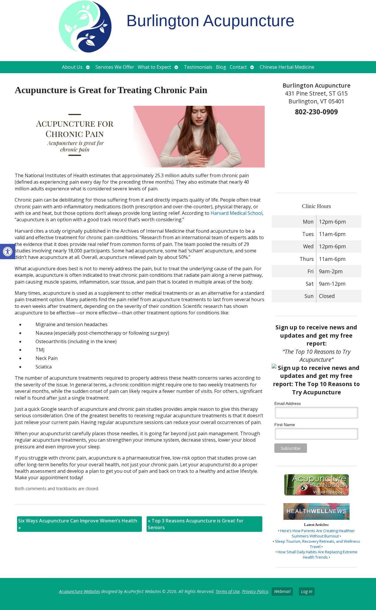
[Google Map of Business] (316, 152)
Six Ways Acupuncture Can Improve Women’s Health (77, 523)
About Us (72, 67)
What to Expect (154, 67)
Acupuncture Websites (79, 591)
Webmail (282, 591)
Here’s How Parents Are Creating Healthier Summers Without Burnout (317, 533)
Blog (221, 67)
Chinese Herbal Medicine (287, 67)
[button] (7, 251)
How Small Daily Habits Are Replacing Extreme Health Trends (317, 554)
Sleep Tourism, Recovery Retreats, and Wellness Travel (317, 544)
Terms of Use (228, 591)
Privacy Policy (255, 591)
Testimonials (198, 67)
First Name (284, 424)
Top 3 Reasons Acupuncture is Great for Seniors (196, 523)
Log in (306, 591)
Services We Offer (114, 67)
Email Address (287, 403)
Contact (238, 67)
